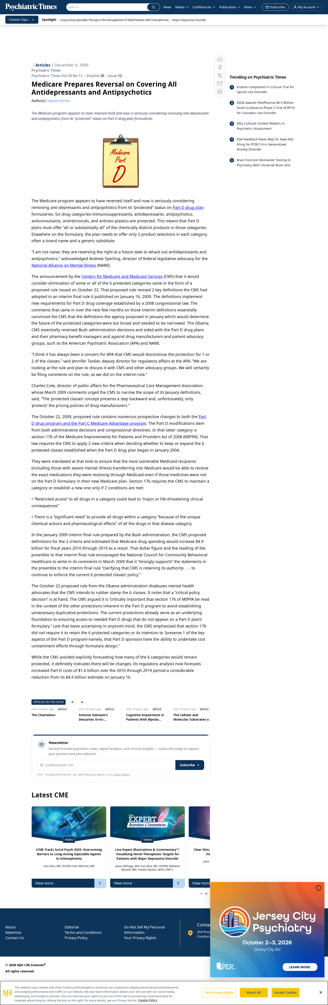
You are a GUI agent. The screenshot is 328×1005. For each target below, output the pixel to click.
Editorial (72, 927)
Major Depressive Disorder (189, 20)
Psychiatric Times (46, 70)
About (10, 927)
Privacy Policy (76, 937)
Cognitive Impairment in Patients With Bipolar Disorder (145, 717)
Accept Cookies (285, 992)
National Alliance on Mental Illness (63, 265)
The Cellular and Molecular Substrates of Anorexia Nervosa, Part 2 (191, 717)
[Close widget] (319, 888)
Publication (227, 7)
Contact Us (14, 937)
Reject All (254, 992)
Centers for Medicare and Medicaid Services (122, 276)
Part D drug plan (188, 207)
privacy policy (121, 774)
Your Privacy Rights (140, 937)
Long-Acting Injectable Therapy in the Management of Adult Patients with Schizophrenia (114, 20)
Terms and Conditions (83, 932)
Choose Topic (19, 19)
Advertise (13, 932)
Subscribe (187, 765)
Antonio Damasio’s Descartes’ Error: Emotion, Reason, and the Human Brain (95, 717)
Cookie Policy (147, 1000)
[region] (164, 993)
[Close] (321, 992)
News (167, 7)
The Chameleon (43, 715)
